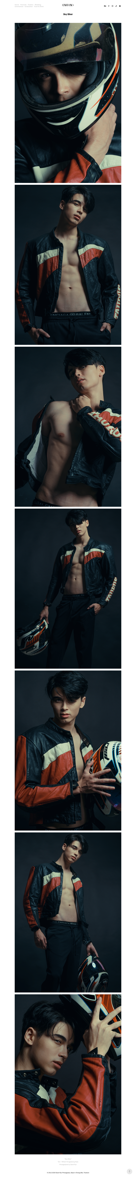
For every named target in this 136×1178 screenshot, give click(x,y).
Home (17, 5)
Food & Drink (39, 6)
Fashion (30, 5)
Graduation (29, 6)
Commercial (19, 6)
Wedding (38, 5)
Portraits (23, 5)
